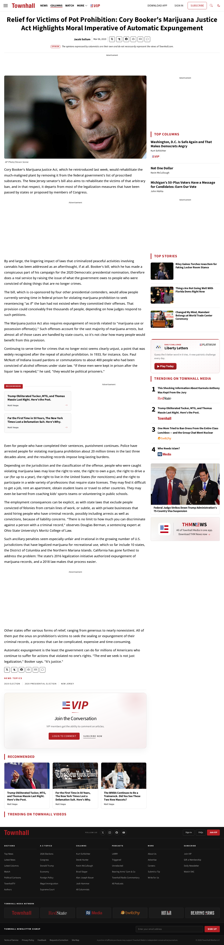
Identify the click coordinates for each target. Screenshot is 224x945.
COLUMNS (56, 6)
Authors (8, 889)
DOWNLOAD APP (157, 6)
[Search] (211, 5)
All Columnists (82, 889)
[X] (103, 832)
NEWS (44, 6)
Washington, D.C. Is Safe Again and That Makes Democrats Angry (181, 144)
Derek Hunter (82, 859)
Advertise (152, 859)
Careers (151, 865)
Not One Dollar (162, 168)
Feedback (42, 940)
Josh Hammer (82, 883)
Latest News (9, 859)
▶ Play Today (165, 366)
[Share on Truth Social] (119, 39)
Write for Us (153, 877)
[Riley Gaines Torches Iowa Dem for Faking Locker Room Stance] (162, 271)
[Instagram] (110, 832)
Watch (7, 871)
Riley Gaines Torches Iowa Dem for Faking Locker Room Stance (196, 266)
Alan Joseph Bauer (85, 877)
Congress (44, 859)
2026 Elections (46, 853)
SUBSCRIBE (197, 6)
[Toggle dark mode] (219, 5)
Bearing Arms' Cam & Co (123, 871)
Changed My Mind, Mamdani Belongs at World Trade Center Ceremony (194, 316)
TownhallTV (9, 883)
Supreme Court (47, 889)
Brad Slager (82, 871)
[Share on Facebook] (126, 39)
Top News (8, 853)
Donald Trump (47, 865)
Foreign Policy (46, 877)
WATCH (69, 6)
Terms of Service (11, 940)
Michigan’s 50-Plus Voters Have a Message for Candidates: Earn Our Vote (183, 184)
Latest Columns (11, 865)
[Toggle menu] (5, 5)
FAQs (200, 832)
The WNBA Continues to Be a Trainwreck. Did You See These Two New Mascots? (122, 796)
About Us (152, 853)
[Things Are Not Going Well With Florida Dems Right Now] (162, 295)
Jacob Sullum (82, 39)
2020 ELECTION (12, 683)
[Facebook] (117, 832)
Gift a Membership (192, 859)
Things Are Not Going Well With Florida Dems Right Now (194, 290)
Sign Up (212, 929)
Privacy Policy (28, 940)
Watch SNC (189, 871)
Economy (44, 871)
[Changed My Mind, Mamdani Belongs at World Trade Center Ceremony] (162, 319)
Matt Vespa (12, 804)
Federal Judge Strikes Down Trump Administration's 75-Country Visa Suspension (185, 509)
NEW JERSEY (67, 683)
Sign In (189, 832)
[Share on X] (112, 39)
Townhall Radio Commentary (125, 877)
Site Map (75, 940)
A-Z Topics (46, 846)
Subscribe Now (92, 736)
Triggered (116, 859)
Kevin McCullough (84, 865)
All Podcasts (117, 883)
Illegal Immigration (49, 883)
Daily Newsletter (191, 865)
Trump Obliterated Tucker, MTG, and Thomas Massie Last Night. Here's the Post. (26, 796)
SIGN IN (178, 6)
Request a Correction (59, 940)
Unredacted (117, 865)
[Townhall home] (16, 832)
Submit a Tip (154, 871)
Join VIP (213, 832)
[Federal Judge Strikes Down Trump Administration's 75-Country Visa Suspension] (185, 484)
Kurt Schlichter (83, 853)
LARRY (115, 853)
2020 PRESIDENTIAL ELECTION (41, 683)
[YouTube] (124, 832)
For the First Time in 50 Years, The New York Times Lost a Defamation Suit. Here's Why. (73, 796)
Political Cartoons (12, 877)
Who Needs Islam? (169, 448)
